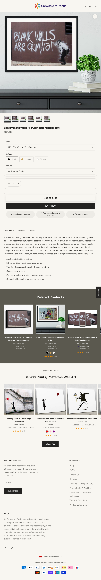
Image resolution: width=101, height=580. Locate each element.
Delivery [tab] (21, 230)
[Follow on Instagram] (11, 547)
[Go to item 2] (15, 119)
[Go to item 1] (7, 119)
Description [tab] (9, 230)
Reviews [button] (98, 292)
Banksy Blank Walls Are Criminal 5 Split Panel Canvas (82, 338)
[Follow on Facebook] (5, 547)
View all (50, 444)
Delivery (73, 479)
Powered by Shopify (59, 562)
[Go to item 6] (46, 119)
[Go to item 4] (31, 119)
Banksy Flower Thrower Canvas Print (82, 419)
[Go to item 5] (38, 119)
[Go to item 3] (23, 119)
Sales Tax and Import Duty (81, 483)
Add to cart (50, 198)
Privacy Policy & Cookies (80, 488)
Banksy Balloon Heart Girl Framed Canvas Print (50, 420)
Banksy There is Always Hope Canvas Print (19, 420)
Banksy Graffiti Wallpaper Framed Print (50, 338)
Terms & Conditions (78, 500)
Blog (71, 465)
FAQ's (72, 470)
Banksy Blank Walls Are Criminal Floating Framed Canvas (18, 338)
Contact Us (74, 474)
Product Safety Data (78, 505)
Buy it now (51, 206)
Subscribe (13, 491)
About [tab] (32, 230)
